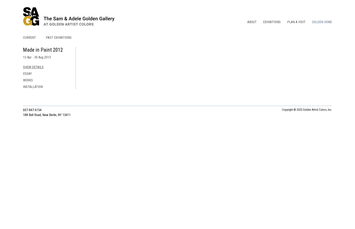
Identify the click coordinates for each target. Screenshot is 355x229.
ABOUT (252, 22)
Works (28, 80)
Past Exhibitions (58, 38)
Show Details (33, 67)
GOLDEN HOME (322, 22)
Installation (33, 87)
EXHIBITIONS (272, 22)
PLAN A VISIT (296, 22)
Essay (27, 74)
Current (29, 38)
